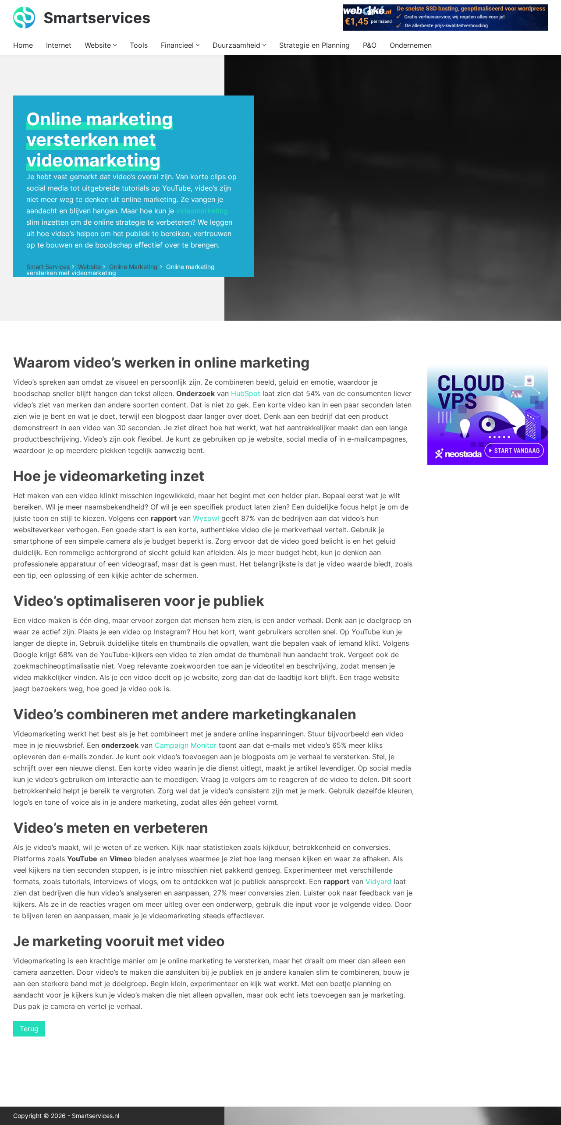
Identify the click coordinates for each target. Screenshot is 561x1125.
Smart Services (48, 266)
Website (99, 45)
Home (23, 45)
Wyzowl (206, 518)
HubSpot (245, 393)
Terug (29, 1028)
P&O (369, 45)
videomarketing (202, 210)
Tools (139, 45)
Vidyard (378, 881)
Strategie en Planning (314, 45)
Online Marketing (133, 266)
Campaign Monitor (186, 745)
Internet (58, 45)
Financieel (178, 45)
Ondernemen (411, 45)
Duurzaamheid (238, 45)
